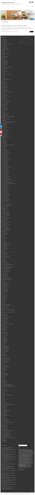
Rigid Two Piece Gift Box (5, 347)
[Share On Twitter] (1, 126)
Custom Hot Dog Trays (5, 175)
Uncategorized (3, 407)
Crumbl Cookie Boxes (4, 150)
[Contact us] (1, 135)
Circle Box (3, 132)
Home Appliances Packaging (5, 256)
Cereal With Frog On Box (5, 115)
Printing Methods (4, 341)
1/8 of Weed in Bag (4, 39)
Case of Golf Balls (4, 105)
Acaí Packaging (4, 46)
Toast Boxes (3, 392)
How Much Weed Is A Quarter (6, 268)
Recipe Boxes (3, 344)
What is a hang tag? (4, 425)
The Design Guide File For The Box (6, 384)
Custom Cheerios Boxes (5, 161)
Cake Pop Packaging (4, 90)
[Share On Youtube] (1, 134)
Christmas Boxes (4, 125)
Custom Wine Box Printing (5, 198)
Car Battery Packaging (4, 98)
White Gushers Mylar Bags (5, 433)
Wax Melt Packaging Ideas (5, 415)
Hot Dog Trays (3, 260)
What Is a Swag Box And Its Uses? (6, 486)
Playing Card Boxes (4, 333)
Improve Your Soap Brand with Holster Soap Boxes (8, 470)
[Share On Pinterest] (1, 130)
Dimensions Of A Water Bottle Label (6, 205)
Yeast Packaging (4, 441)
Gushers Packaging (4, 246)
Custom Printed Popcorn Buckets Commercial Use (8, 183)
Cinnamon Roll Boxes (4, 131)
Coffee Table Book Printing (5, 136)
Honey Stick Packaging (5, 257)
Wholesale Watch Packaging (5, 436)
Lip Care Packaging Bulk (5, 289)
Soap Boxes (3, 363)
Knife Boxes (3, 282)
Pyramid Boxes (4, 343)
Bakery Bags (3, 50)
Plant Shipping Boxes (4, 332)
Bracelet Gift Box (4, 78)
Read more (31, 31)
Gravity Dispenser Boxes (5, 245)
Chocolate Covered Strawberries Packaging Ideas (8, 121)
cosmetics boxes (27, 455)
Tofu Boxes (3, 393)
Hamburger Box (4, 250)
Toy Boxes (3, 397)
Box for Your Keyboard (5, 71)
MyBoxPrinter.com (8, 2)
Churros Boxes (3, 128)
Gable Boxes (3, 235)
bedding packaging (4, 60)
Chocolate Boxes (4, 120)
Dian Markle (4, 31)
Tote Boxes (3, 396)
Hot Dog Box (29, 463)
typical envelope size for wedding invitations (7, 404)
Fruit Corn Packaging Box (5, 228)
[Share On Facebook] (1, 125)
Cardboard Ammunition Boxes (6, 101)
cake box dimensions (4, 87)
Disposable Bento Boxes (5, 208)
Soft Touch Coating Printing (5, 366)
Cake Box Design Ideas (4, 86)
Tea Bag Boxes (3, 377)
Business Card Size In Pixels (5, 83)
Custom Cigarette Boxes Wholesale (25, 457)
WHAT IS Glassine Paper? (5, 429)
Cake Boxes (3, 89)
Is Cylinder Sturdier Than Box (5, 278)
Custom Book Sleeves (4, 157)
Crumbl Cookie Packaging (5, 151)
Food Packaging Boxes (4, 223)
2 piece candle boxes (4, 42)
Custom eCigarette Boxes (22, 458)
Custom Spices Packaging (5, 187)
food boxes (23, 462)
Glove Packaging (4, 242)
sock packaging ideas (4, 365)
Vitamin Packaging (4, 411)
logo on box (3, 293)
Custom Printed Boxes (4, 180)
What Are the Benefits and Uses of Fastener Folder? (14, 25)
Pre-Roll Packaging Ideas (5, 340)
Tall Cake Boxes (4, 376)
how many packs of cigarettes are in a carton (7, 264)
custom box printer (25, 456)
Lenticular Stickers (4, 286)
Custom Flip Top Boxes (5, 168)
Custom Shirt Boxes (4, 186)
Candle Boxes (3, 93)
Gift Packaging (26, 463)
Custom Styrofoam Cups (5, 190)
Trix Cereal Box (4, 400)
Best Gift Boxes (22, 449)
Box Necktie (3, 72)
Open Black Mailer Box (5, 314)
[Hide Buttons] (0, 136)
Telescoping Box (4, 381)
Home (32, 6)
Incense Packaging (4, 275)
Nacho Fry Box (3, 308)
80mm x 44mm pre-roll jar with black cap (7, 43)
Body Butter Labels (4, 68)
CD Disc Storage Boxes (5, 109)
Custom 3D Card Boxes (5, 154)
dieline (2, 202)
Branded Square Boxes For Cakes (6, 79)
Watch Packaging (4, 412)
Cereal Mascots (4, 112)
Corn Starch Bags (4, 142)
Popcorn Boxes (4, 336)
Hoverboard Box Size (4, 261)
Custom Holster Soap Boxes (5, 173)
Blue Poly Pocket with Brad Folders (6, 67)
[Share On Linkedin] (1, 128)
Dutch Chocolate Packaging (5, 213)
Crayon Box (3, 147)
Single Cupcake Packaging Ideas (6, 359)
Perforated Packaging (4, 322)
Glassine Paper (3, 241)
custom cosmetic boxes (29, 457)
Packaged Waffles (4, 315)
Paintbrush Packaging (4, 318)
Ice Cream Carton (4, 272)
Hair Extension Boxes (4, 249)
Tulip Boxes (3, 401)
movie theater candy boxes (5, 305)
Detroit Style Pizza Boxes (5, 201)
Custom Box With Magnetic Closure (6, 158)
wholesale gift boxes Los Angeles (6, 434)
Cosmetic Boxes (4, 143)
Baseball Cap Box (4, 57)
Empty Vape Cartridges (5, 219)
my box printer (28, 464)
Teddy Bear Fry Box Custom (5, 380)
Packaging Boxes (22, 465)
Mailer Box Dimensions (5, 297)
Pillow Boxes (3, 325)
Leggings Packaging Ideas (5, 283)
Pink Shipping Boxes (4, 329)
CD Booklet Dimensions (5, 108)
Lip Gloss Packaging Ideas (5, 290)
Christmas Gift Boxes (24, 453)
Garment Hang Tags (4, 238)
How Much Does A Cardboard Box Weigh (7, 267)
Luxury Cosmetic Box (4, 294)
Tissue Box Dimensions (5, 390)
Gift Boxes (3, 239)
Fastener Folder (16, 31)
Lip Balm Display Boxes (5, 287)
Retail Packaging (28, 466)
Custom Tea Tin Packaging (5, 195)
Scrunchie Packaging (4, 351)
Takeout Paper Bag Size (5, 374)
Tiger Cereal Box (4, 389)
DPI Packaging (3, 209)
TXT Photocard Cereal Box (5, 403)
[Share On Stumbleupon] (1, 132)
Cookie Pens (3, 139)
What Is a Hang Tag (4, 423)
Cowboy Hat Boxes (4, 146)
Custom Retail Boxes (23, 461)
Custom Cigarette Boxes (5, 164)
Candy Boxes (3, 97)
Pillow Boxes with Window (5, 326)
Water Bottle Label (4, 414)
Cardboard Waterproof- (5, 104)
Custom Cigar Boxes (4, 162)
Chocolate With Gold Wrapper (26, 452)
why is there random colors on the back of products (8, 437)
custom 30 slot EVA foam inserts (6, 153)
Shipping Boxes (4, 352)
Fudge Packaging (4, 231)
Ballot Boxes (3, 54)
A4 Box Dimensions (4, 45)
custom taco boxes (4, 191)
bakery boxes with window (5, 53)
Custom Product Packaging (5, 184)
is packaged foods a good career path (6, 279)
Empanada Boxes (4, 216)
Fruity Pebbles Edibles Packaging (6, 230)
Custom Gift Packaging (5, 169)
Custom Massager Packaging (5, 176)
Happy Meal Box (4, 252)
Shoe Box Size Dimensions (5, 355)
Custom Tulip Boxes (4, 197)
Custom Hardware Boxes (5, 172)
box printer (3, 75)
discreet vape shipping (4, 206)
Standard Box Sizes (4, 369)
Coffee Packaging (4, 135)
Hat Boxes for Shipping (5, 253)
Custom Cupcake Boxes (5, 165)
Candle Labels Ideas (4, 94)
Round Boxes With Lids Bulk (5, 348)
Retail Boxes (24, 466)
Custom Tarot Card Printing (5, 194)
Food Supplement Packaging (5, 224)
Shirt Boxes (3, 354)
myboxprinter (22, 464)
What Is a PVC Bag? (4, 426)
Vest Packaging (4, 408)
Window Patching (4, 440)
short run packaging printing (5, 358)
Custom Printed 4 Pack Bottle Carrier (6, 179)
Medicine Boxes (4, 300)
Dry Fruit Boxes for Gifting (5, 212)
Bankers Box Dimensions (5, 56)
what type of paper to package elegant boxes (7, 430)
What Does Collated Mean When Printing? (7, 422)
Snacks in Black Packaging (5, 362)
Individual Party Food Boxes (5, 276)
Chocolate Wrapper (4, 124)
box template (3, 76)
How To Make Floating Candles (6, 271)
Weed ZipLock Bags (4, 418)
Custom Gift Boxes (28, 458)
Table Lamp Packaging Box (5, 373)
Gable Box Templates (4, 234)
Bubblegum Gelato (4, 82)
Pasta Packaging (4, 321)
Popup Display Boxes (4, 337)
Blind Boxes (3, 65)
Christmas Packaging (24, 454)
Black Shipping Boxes (4, 64)
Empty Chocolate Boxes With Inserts (6, 217)
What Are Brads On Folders (5, 419)
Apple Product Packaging (5, 49)
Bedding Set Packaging (4, 61)
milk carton (3, 301)
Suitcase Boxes (3, 370)
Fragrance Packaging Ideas (5, 227)
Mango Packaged (4, 298)
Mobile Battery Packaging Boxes (6, 304)
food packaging (27, 462)
